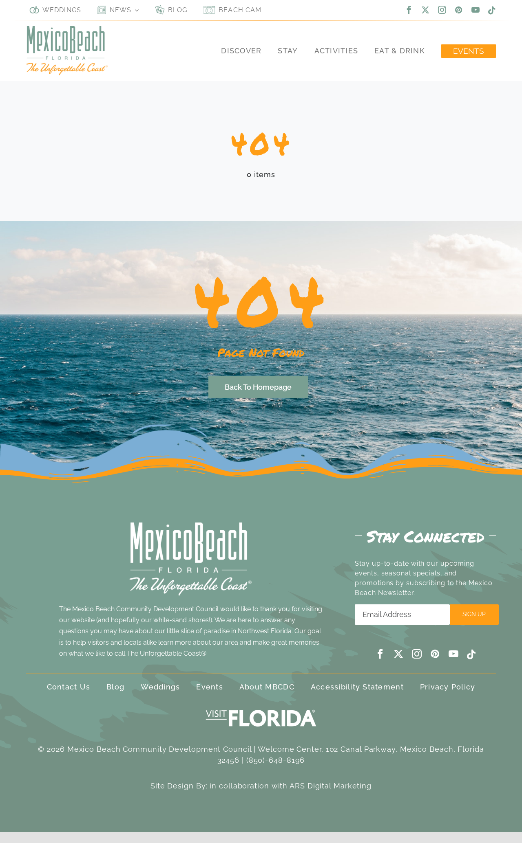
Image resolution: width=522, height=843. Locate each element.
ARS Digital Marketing (331, 786)
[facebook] (409, 10)
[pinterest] (459, 10)
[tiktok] (492, 11)
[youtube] (475, 10)
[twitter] (425, 10)
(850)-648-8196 (275, 760)
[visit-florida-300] (261, 707)
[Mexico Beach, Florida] (67, 29)
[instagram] (442, 10)
